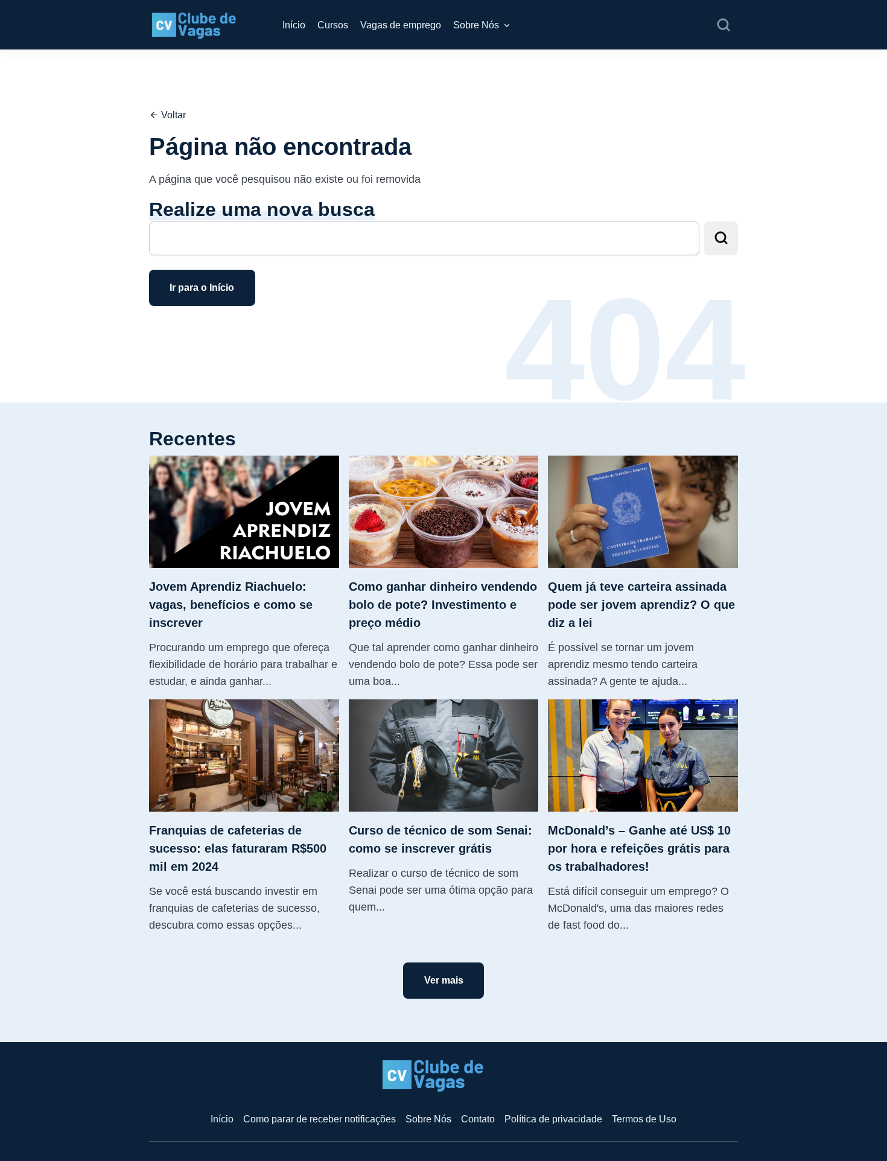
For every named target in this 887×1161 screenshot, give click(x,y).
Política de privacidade (553, 1119)
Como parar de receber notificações (319, 1119)
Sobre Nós (476, 25)
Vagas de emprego (400, 25)
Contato (478, 1119)
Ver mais (443, 980)
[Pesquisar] (723, 25)
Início (293, 25)
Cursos (332, 25)
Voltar (172, 115)
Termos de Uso (644, 1119)
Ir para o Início (202, 287)
